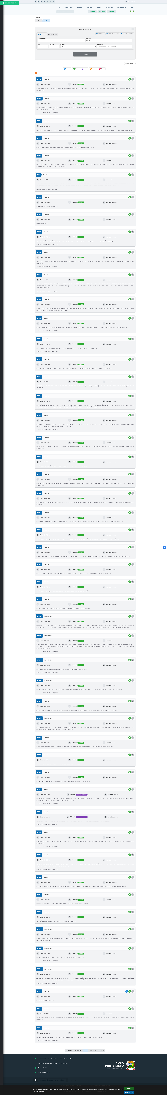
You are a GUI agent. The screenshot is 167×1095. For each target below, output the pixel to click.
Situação (62, 44)
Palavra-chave (41, 38)
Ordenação (100, 44)
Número (51, 44)
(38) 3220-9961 (63, 1063)
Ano (39, 44)
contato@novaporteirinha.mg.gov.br (47, 1063)
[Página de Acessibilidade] (53, 1)
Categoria (88, 38)
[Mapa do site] (50, 1)
